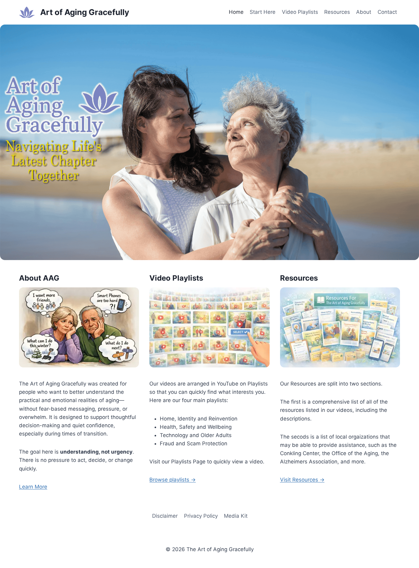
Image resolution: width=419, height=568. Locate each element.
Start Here (262, 12)
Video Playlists (300, 12)
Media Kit (236, 516)
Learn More (33, 487)
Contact (387, 12)
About (363, 12)
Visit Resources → (302, 480)
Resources (337, 12)
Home (236, 12)
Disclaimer (165, 516)
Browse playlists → (172, 480)
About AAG (39, 278)
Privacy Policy (201, 516)
